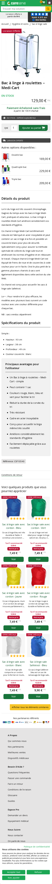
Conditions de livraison (19, 789)
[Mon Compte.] (49, 2)
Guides (11, 800)
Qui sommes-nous (17, 740)
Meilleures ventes (17, 752)
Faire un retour (15, 783)
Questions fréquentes (19, 772)
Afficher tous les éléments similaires (30, 707)
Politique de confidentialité (37, 846)
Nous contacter (15, 835)
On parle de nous (16, 841)
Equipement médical (18, 820)
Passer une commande (19, 778)
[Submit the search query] (48, 8)
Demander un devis (18, 815)
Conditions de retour (11, 474)
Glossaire (12, 795)
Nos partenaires (16, 746)
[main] (26, 367)
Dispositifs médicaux (18, 758)
